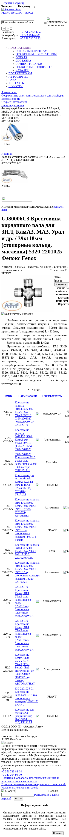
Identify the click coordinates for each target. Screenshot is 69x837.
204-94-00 (30, 35)
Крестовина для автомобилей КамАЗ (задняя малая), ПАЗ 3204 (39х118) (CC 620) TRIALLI (24, 485)
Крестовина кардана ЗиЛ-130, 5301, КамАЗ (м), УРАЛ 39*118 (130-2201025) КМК (27, 551)
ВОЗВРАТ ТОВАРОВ (29, 63)
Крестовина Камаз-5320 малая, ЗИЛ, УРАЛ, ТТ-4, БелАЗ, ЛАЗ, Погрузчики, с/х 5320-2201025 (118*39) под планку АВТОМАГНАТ (25, 669)
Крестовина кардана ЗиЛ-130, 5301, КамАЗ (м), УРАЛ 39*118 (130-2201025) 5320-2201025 (24, 439)
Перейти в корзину (12, 2)
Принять (57, 833)
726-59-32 (30, 38)
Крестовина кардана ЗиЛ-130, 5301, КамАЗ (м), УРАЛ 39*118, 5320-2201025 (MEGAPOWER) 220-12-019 (25, 413)
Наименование (27, 395)
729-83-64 (30, 32)
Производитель (52, 395)
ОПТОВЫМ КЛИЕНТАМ (31, 50)
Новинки (7, 153)
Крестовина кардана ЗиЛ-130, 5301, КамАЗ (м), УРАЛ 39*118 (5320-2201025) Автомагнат (27, 507)
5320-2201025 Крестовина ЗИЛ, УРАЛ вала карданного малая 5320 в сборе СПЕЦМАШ (25, 462)
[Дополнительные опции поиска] (57, 22)
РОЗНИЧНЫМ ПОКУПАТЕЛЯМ (36, 54)
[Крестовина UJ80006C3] (27, 310)
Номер (8, 395)
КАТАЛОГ (22, 70)
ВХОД (29, 12)
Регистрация (41, 794)
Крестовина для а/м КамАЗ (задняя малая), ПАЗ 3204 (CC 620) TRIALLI (24, 716)
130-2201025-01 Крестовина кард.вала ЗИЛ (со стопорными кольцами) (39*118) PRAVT (26, 696)
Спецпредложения (12, 105)
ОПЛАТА (21, 57)
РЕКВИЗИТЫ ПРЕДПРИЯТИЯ (35, 66)
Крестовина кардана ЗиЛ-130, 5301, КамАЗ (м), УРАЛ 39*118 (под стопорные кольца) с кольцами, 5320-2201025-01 (27, 572)
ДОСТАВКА (23, 60)
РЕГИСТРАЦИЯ (11, 12)
